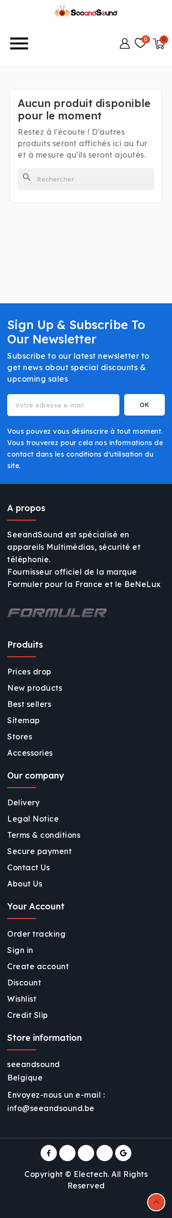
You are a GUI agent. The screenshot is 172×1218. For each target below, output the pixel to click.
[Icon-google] (123, 1153)
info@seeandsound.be (51, 1108)
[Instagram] (86, 1153)
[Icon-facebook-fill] (49, 1153)
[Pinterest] (105, 1153)
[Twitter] (67, 1153)
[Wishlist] (140, 43)
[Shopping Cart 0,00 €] (159, 44)
